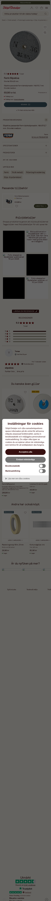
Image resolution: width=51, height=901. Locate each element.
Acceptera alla (25, 452)
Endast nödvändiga (25, 459)
